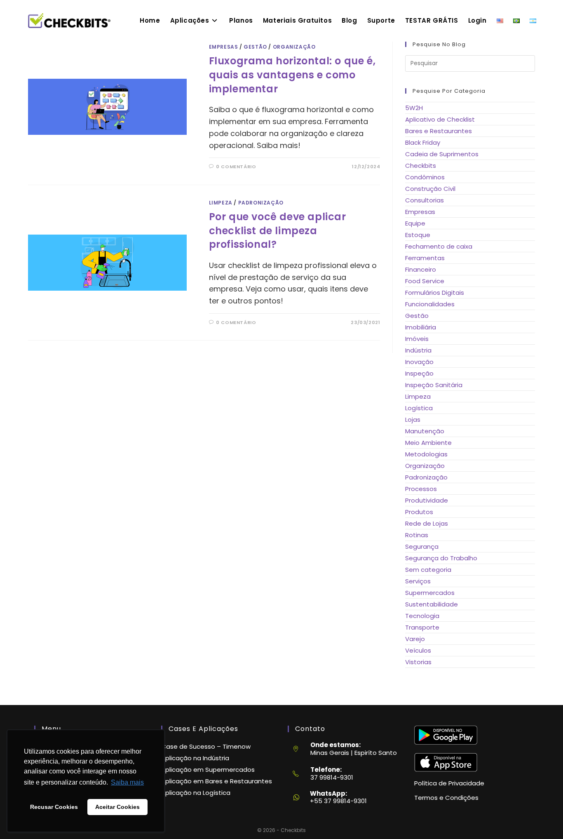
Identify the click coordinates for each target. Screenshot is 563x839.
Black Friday (422, 142)
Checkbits (420, 165)
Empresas (223, 46)
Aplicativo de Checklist (440, 119)
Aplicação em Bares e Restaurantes (216, 781)
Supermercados (430, 592)
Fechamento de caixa (438, 246)
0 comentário (236, 166)
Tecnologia (422, 615)
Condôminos (425, 177)
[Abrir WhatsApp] (542, 818)
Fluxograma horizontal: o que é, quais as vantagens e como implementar (292, 74)
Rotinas (416, 535)
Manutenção (424, 431)
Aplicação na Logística (195, 792)
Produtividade (426, 500)
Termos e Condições (446, 797)
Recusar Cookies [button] (54, 807)
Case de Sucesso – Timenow (206, 746)
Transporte (422, 627)
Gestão (255, 46)
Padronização (261, 202)
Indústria (418, 350)
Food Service (424, 281)
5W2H (414, 107)
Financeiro (420, 269)
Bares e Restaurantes (438, 131)
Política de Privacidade (449, 783)
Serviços (418, 581)
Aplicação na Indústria (195, 758)
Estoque (417, 234)
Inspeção (419, 373)
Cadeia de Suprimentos (442, 154)
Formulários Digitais (434, 292)
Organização (294, 46)
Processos (421, 488)
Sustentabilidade (431, 604)
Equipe (415, 223)
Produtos (419, 512)
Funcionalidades (430, 304)
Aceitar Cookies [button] (117, 807)
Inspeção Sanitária (433, 385)
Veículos (418, 650)
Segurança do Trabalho (441, 558)
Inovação (419, 361)
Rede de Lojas (426, 523)
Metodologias (426, 454)
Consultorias (424, 200)
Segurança (422, 546)
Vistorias (418, 662)
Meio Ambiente (428, 442)
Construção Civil (430, 188)
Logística (419, 408)
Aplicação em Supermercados (208, 769)
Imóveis (417, 338)
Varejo (415, 639)
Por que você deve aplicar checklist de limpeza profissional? (277, 230)
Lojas (412, 419)
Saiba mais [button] (127, 782)
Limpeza (220, 202)
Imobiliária (420, 327)
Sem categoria (428, 569)
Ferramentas (425, 258)
